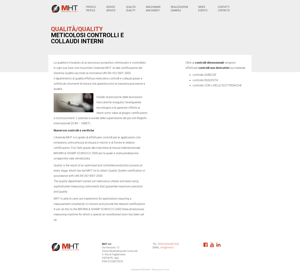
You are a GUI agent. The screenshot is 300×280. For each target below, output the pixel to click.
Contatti (224, 9)
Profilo (91, 9)
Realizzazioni (179, 9)
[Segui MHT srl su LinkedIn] (219, 245)
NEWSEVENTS (202, 9)
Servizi (111, 9)
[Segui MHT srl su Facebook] (206, 245)
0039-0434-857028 (168, 244)
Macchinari (153, 9)
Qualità (131, 9)
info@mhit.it (167, 247)
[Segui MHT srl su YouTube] (213, 245)
